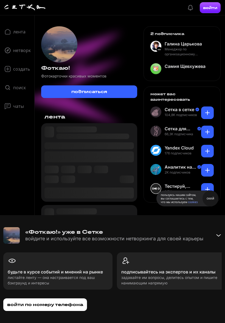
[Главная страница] (25, 7)
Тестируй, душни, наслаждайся (179, 186)
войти (210, 7)
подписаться (89, 91)
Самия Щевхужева (185, 66)
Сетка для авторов (175, 129)
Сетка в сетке (179, 109)
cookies (193, 202)
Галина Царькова (183, 44)
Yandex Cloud (179, 148)
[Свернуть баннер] (218, 235)
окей (210, 198)
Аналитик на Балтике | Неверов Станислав (178, 167)
